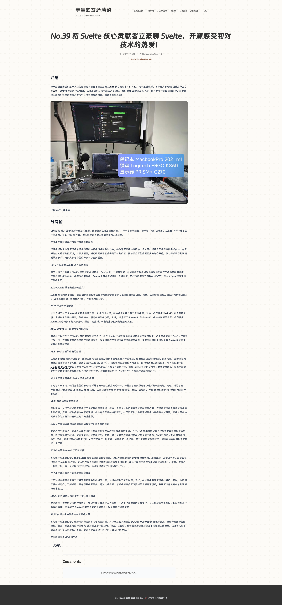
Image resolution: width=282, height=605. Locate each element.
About (194, 10)
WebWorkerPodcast (152, 54)
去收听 (57, 545)
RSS (204, 10)
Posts (150, 10)
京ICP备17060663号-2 (157, 598)
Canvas (138, 10)
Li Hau (132, 86)
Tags (173, 10)
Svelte (111, 86)
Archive (162, 10)
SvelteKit (168, 313)
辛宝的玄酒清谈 (93, 10)
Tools (183, 10)
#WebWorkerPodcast (141, 59)
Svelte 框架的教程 (60, 367)
